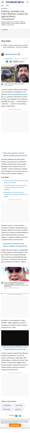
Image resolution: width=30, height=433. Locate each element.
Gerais (7, 5)
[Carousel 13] (18, 293)
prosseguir (15, 425)
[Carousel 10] (14, 293)
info (19, 54)
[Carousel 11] (15, 293)
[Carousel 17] (24, 293)
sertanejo (18, 409)
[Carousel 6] (8, 293)
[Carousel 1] (1, 293)
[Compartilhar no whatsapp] (11, 61)
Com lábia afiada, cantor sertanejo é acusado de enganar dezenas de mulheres (15, 187)
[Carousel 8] (11, 293)
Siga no (15, 61)
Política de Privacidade (12, 423)
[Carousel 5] (7, 293)
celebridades (7, 405)
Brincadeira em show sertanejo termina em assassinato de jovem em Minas (15, 194)
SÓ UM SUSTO (4, 8)
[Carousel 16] (22, 293)
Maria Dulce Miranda (11, 54)
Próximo (28, 41)
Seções (2, 2)
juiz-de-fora (19, 405)
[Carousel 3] (4, 293)
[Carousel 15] (21, 293)
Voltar (2, 274)
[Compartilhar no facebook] (7, 61)
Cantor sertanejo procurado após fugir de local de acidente (16, 181)
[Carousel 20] (28, 293)
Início (2, 5)
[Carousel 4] (5, 293)
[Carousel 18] (25, 293)
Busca (27, 2)
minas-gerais (7, 409)
